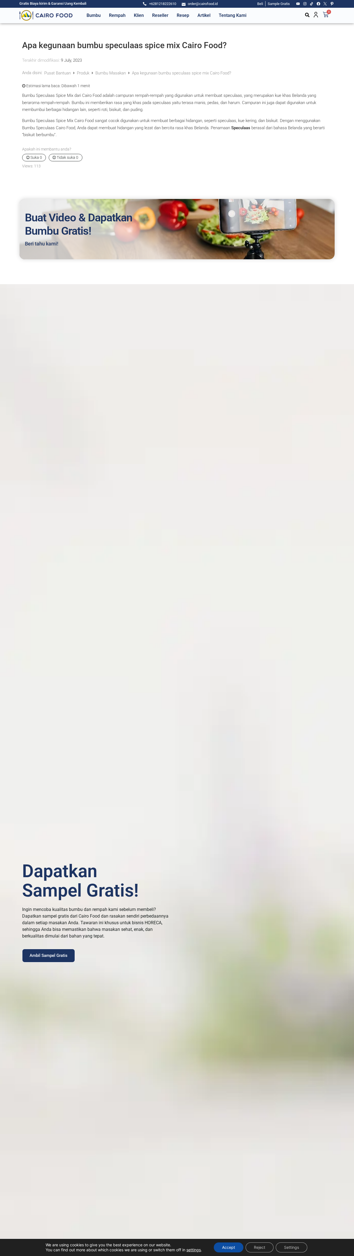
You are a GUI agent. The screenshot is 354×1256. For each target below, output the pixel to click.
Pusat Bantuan (58, 73)
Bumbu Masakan (111, 73)
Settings (291, 1247)
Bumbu (94, 15)
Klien (139, 15)
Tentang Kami (232, 15)
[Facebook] (318, 4)
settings (193, 1249)
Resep (183, 15)
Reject (259, 1247)
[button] (307, 15)
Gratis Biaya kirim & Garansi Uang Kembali (52, 3)
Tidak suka (67, 157)
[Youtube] (298, 4)
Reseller (160, 15)
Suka (36, 157)
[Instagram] (305, 4)
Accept (228, 1247)
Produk (83, 73)
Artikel (203, 15)
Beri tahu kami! (41, 244)
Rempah (117, 15)
